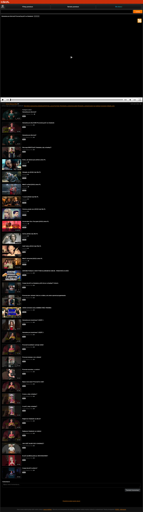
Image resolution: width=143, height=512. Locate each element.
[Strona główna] (5, 2)
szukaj (138, 11)
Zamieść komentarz (132, 490)
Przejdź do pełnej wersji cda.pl (71, 501)
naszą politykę (47, 509)
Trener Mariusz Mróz (11, 104)
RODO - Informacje (120, 509)
